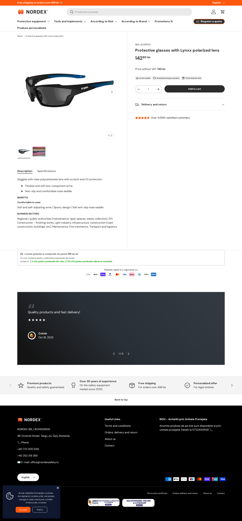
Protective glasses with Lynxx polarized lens (45, 36)
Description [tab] (24, 171)
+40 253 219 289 (27, 455)
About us (110, 439)
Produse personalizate (31, 28)
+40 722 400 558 (28, 449)
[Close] (57, 488)
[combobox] (129, 12)
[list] (68, 92)
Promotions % (164, 21)
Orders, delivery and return (121, 432)
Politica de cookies (36, 502)
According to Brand (134, 21)
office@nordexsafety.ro (44, 462)
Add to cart (194, 88)
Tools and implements (68, 21)
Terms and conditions (118, 426)
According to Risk (102, 21)
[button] (222, 11)
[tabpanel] (68, 206)
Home (20, 36)
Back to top (121, 399)
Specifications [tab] (46, 171)
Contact (109, 445)
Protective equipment (31, 21)
